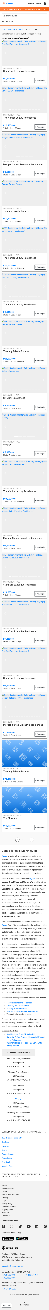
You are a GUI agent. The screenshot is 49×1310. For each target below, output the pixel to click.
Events (4, 1192)
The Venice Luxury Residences (19, 117)
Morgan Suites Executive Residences (23, 164)
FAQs (4, 1201)
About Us (5, 1213)
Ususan (4, 1150)
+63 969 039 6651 (8, 1278)
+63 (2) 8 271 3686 (31, 1275)
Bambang (5, 1142)
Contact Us (6, 1216)
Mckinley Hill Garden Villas (18, 1006)
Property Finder (7, 1210)
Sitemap (5, 1198)
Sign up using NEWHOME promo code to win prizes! (23, 9)
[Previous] (17, 840)
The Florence (10, 818)
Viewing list (40, 80)
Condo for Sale (8, 29)
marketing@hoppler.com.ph (12, 1266)
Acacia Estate (7, 1158)
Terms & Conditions (9, 1207)
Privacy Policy (7, 1204)
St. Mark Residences (14, 397)
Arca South (6, 1162)
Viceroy (7, 444)
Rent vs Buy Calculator (10, 1195)
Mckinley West (7, 1166)
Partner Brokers (8, 1189)
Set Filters (7, 21)
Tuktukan (5, 1146)
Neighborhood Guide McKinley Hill (21, 1034)
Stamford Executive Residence (19, 71)
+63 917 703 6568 (8, 1275)
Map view (6, 1305)
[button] (5, 53)
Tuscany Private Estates (16, 211)
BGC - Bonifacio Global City (12, 1138)
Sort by (15, 38)
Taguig (21, 29)
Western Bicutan (8, 1154)
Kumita (4, 1186)
